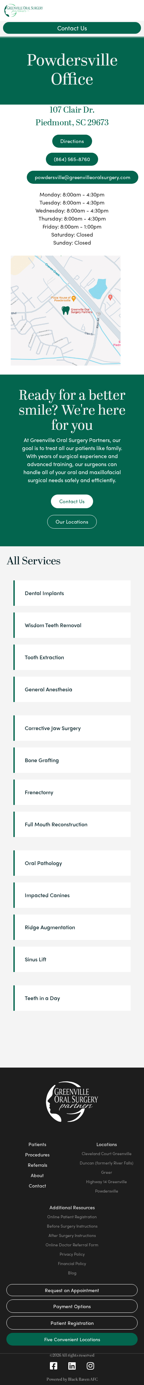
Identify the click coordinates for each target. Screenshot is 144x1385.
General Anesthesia (48, 689)
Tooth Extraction (44, 657)
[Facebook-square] (53, 1366)
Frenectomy (39, 792)
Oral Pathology (43, 863)
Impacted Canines (47, 895)
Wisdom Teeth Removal (53, 625)
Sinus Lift (35, 959)
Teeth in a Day (42, 998)
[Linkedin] (72, 1366)
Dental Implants (44, 593)
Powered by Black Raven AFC (72, 1379)
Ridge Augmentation (50, 927)
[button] (133, 10)
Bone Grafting (42, 760)
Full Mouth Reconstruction (56, 824)
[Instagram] (90, 1366)
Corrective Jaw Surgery (53, 728)
